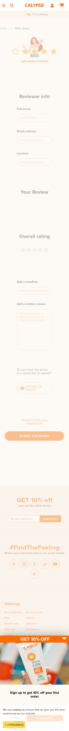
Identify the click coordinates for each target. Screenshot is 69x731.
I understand (14, 724)
